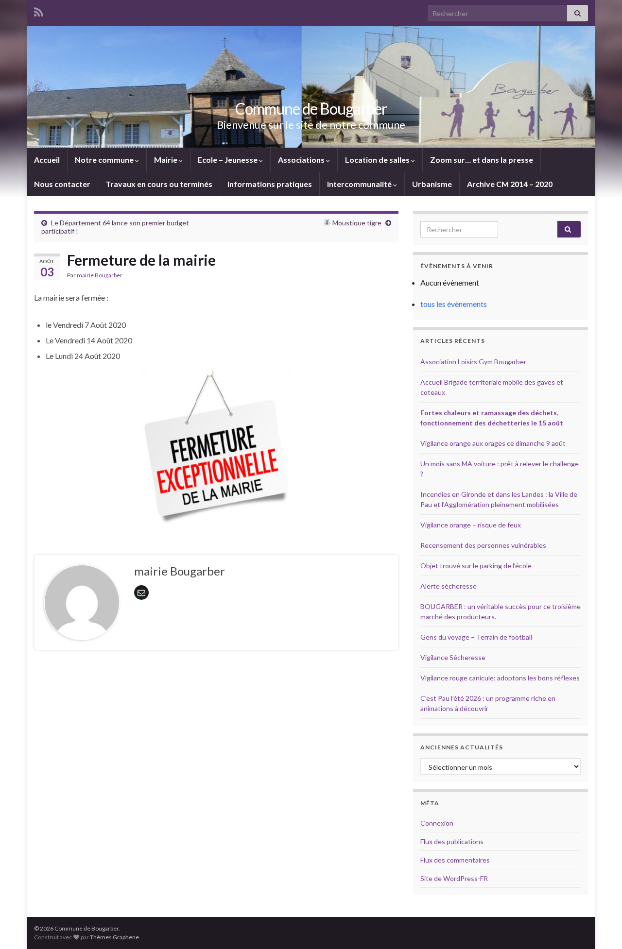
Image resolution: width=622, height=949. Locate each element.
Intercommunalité (360, 183)
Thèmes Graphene (114, 937)
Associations (302, 159)
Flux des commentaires (455, 860)
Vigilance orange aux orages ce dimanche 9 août (493, 443)
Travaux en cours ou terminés (158, 183)
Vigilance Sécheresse (452, 657)
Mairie (166, 159)
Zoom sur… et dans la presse (481, 159)
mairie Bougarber (99, 275)
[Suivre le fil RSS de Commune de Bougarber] (38, 10)
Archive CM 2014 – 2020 (510, 183)
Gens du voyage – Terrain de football (476, 637)
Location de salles (378, 159)
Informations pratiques (269, 183)
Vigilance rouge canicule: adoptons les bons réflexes (500, 678)
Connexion (436, 823)
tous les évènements (453, 303)
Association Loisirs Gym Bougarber (473, 361)
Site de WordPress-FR (454, 878)
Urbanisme (432, 183)
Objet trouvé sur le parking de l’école (476, 565)
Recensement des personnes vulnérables (483, 545)
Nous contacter (62, 183)
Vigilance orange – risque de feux (470, 525)
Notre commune (105, 159)
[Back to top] (600, 927)
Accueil (47, 159)
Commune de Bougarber (311, 108)
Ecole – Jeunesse (228, 159)
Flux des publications (452, 841)
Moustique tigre (356, 223)
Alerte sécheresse (448, 586)
